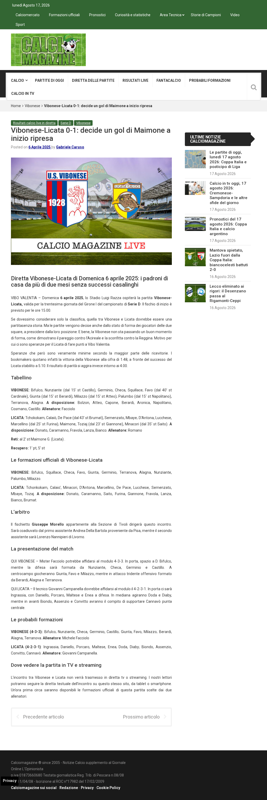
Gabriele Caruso (70, 147)
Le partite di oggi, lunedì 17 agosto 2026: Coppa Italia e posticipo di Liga (228, 159)
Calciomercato (28, 15)
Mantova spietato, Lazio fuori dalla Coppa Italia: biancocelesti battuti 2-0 (229, 260)
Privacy (87, 788)
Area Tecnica (170, 15)
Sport (20, 24)
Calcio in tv (22, 93)
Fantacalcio (168, 80)
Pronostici (97, 15)
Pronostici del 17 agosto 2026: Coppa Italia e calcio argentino (228, 226)
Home (16, 106)
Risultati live (135, 80)
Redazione (68, 788)
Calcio (17, 80)
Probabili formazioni (209, 80)
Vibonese (32, 106)
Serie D (65, 123)
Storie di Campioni (206, 15)
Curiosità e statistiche (132, 15)
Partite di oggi (49, 80)
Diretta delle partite (93, 80)
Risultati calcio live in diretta (34, 123)
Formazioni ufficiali (64, 15)
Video (235, 15)
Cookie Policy (108, 788)
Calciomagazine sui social (34, 788)
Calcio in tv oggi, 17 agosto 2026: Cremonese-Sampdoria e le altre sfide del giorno (228, 193)
